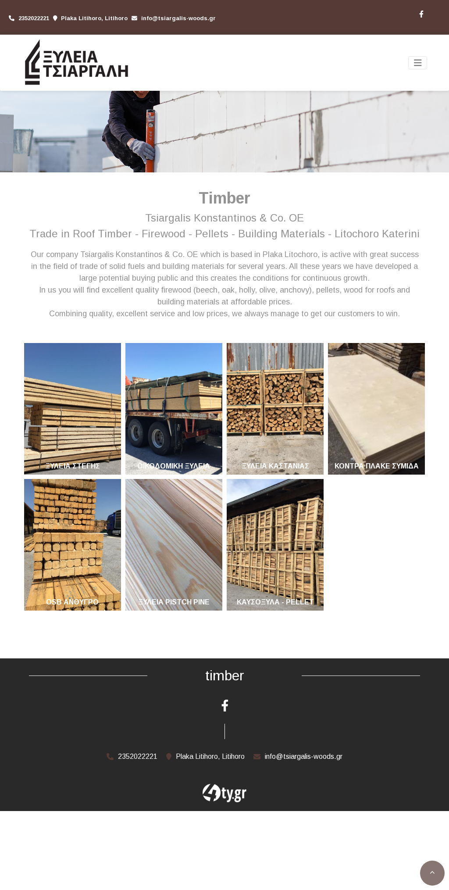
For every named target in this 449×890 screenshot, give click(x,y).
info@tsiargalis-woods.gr (178, 18)
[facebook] (421, 13)
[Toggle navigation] (418, 63)
